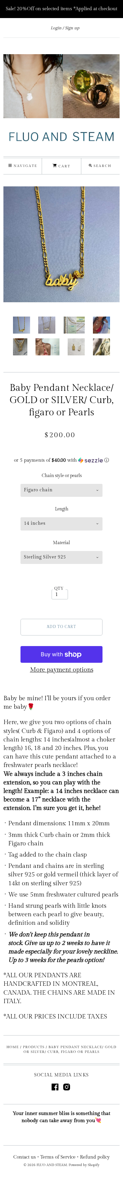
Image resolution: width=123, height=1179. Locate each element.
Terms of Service (58, 1157)
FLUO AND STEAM (52, 1165)
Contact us (24, 1157)
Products (33, 1047)
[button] (61, 460)
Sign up (72, 28)
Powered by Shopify (84, 1165)
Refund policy (95, 1157)
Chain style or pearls (62, 475)
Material (61, 543)
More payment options (61, 669)
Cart (63, 166)
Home (12, 1047)
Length (61, 509)
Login (56, 28)
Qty (59, 588)
